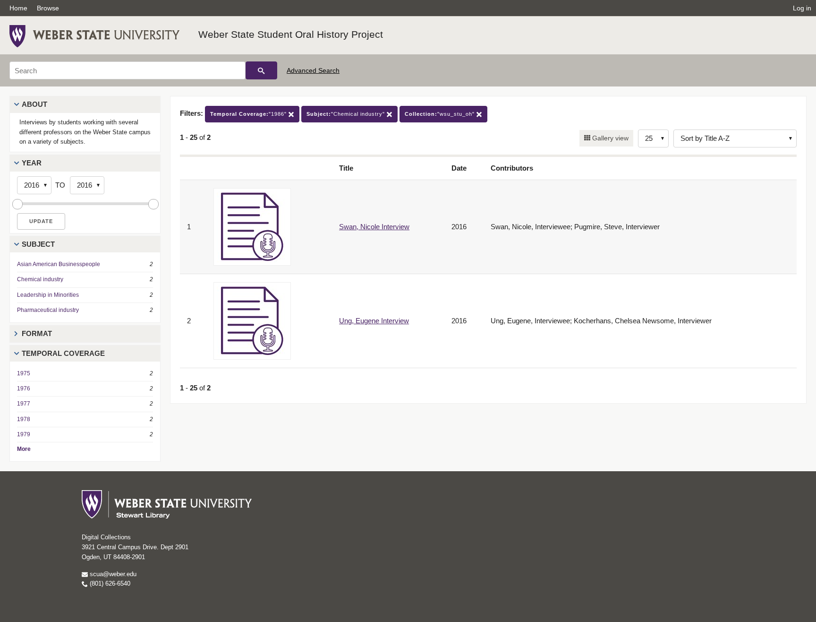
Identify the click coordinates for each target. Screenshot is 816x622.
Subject (38, 244)
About (34, 104)
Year (32, 163)
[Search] (261, 70)
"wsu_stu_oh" (440, 114)
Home (18, 8)
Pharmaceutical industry (48, 310)
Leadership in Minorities (48, 295)
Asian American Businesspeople (58, 264)
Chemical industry (40, 279)
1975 (23, 373)
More (24, 449)
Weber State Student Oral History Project (290, 34)
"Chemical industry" (346, 114)
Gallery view (609, 138)
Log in (802, 8)
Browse (48, 8)
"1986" (249, 114)
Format (37, 333)
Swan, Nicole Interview (374, 227)
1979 (23, 434)
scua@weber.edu (112, 574)
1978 (23, 419)
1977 (23, 403)
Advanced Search (313, 70)
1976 (23, 388)
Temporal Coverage (63, 353)
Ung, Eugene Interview (374, 321)
